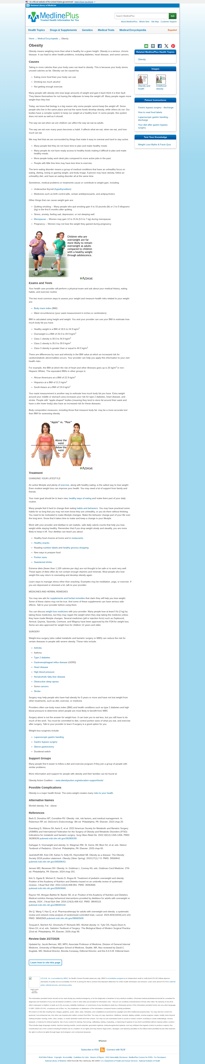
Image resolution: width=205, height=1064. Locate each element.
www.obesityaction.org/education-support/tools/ (79, 780)
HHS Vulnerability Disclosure (116, 1057)
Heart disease (41, 667)
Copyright (58, 1057)
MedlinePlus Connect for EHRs (141, 1057)
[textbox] (142, 16)
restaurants (77, 538)
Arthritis (38, 648)
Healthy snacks (41, 543)
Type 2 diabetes (42, 657)
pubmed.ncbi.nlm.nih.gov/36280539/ (58, 838)
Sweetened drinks (43, 562)
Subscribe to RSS (90, 1049)
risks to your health (103, 793)
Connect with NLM (116, 1049)
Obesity (142, 59)
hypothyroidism (62, 189)
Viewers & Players (97, 1057)
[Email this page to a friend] (146, 46)
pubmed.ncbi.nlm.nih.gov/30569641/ (47, 861)
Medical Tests (106, 30)
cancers (45, 686)
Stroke (37, 691)
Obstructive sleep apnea (46, 681)
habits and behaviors (87, 508)
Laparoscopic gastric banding (49, 737)
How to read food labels (150, 112)
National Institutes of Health (149, 1061)
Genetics (87, 30)
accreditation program (115, 978)
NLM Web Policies (46, 1057)
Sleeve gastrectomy (44, 746)
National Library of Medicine (43, 5)
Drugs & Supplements (63, 30)
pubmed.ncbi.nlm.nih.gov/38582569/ (65, 918)
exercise (65, 485)
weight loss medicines (57, 611)
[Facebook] (160, 46)
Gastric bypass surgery (45, 742)
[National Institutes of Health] (28, 5)
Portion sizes (40, 557)
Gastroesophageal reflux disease (50, 662)
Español (172, 30)
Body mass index (42, 308)
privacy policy (67, 985)
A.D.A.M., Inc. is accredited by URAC (54, 978)
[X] (166, 46)
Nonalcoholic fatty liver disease (49, 676)
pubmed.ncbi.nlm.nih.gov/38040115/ (47, 905)
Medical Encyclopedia (132, 30)
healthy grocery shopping (76, 547)
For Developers (160, 1057)
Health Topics (36, 30)
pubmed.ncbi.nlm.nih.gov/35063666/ (47, 888)
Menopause (40, 219)
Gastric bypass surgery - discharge (155, 107)
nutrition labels (50, 547)
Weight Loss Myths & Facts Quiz (154, 144)
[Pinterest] (173, 46)
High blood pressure (44, 672)
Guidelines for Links (81, 1057)
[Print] (153, 46)
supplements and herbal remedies (67, 598)
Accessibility (67, 1057)
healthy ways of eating (80, 498)
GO (172, 16)
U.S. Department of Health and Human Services (119, 1061)
